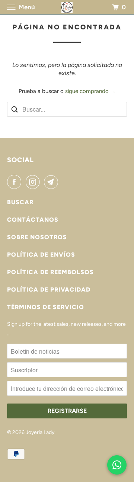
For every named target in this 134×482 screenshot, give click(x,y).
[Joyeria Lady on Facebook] (15, 182)
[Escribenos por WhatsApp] (117, 465)
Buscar (20, 202)
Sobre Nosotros (37, 237)
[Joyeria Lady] (67, 7)
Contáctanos (32, 219)
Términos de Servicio (45, 307)
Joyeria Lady (40, 432)
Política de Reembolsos (50, 272)
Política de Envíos (41, 254)
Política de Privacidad (48, 289)
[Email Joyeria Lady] (52, 182)
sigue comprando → (90, 91)
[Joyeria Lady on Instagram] (34, 182)
